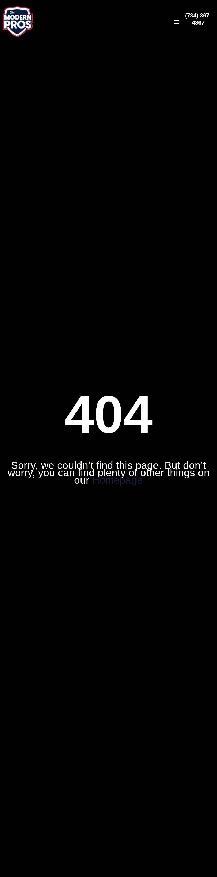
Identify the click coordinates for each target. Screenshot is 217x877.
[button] (176, 21)
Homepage (117, 480)
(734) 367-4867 (198, 19)
